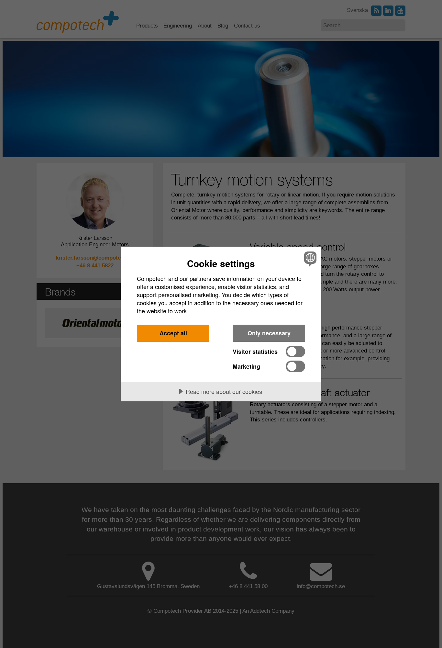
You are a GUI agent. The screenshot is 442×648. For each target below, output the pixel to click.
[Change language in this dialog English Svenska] (309, 259)
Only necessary (269, 333)
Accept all (173, 333)
